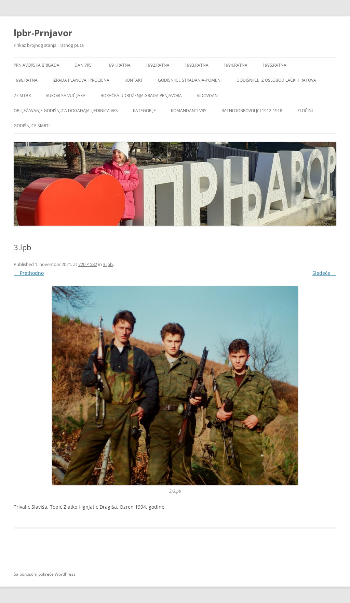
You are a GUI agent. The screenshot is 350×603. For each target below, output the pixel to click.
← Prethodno (29, 273)
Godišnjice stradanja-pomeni (189, 80)
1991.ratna (119, 65)
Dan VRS (83, 65)
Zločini (305, 110)
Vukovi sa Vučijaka (65, 95)
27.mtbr (22, 95)
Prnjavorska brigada (36, 65)
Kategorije (144, 110)
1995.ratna (274, 65)
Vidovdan (207, 95)
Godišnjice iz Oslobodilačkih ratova (276, 80)
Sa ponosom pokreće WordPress (45, 574)
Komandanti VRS (188, 110)
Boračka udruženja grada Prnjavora (141, 95)
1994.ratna (235, 65)
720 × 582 (87, 264)
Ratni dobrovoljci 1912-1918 (251, 110)
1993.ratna (196, 65)
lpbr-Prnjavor (43, 33)
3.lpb (108, 264)
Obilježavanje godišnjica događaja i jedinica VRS (66, 110)
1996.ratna (26, 80)
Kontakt (133, 80)
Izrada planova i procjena (81, 80)
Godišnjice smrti (32, 126)
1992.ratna (158, 65)
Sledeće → (324, 273)
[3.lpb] (175, 385)
